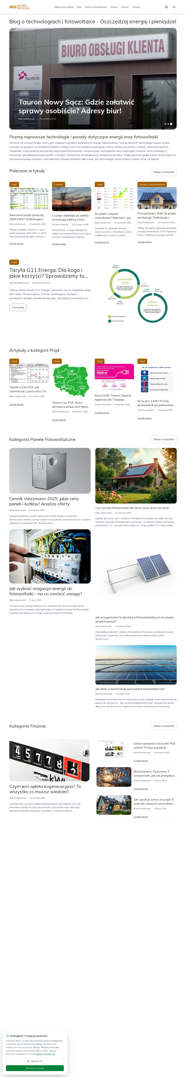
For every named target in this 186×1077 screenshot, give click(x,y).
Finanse (114, 7)
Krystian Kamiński (60, 224)
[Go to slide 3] (171, 124)
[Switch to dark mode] (174, 7)
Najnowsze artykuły (64, 7)
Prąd (79, 7)
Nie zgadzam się (35, 1061)
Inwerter (125, 7)
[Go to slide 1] (165, 124)
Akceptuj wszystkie (35, 1068)
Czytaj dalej (18, 307)
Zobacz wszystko (163, 172)
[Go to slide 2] (168, 124)
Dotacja (136, 7)
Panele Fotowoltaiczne (96, 7)
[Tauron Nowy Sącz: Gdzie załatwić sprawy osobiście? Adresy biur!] (93, 79)
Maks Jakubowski (27, 118)
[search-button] (166, 7)
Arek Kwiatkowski (145, 222)
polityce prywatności (45, 1054)
